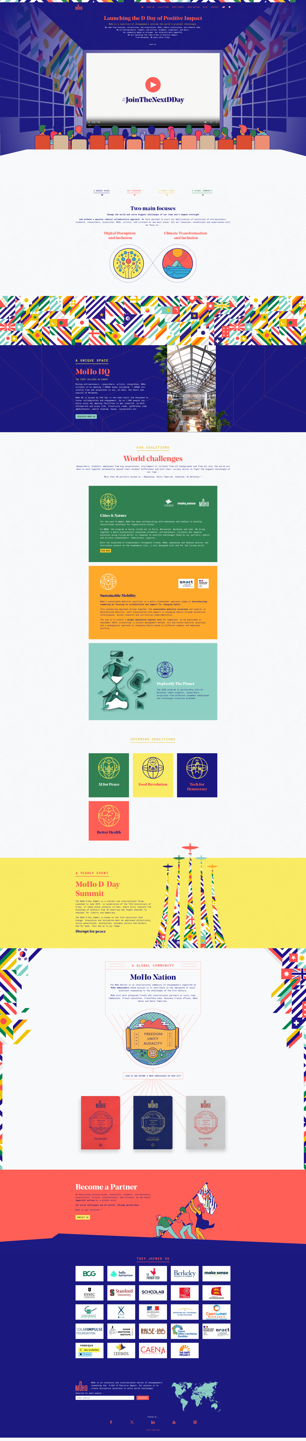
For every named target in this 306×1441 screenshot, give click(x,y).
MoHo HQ (151, 7)
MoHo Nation (194, 7)
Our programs (134, 190)
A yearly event (166, 190)
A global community (202, 190)
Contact (215, 7)
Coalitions (163, 7)
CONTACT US (82, 1217)
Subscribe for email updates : (90, 1393)
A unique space (102, 190)
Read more (105, 551)
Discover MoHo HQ (86, 416)
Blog (205, 7)
